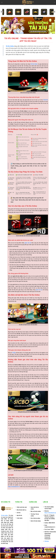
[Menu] (2, 2)
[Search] (54, 2)
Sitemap (46, 541)
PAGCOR (45, 99)
